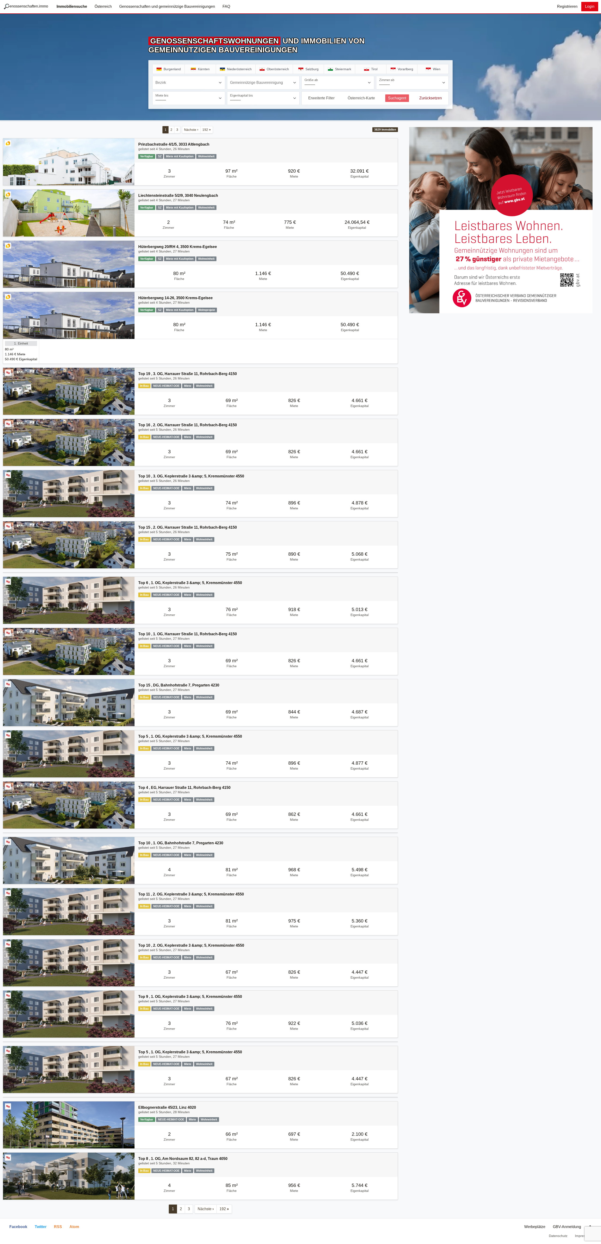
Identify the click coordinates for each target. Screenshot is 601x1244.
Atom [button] (74, 1227)
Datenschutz (558, 1236)
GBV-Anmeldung (567, 1227)
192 (206, 130)
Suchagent (397, 98)
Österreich (103, 6)
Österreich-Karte (361, 98)
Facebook (18, 1227)
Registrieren (567, 6)
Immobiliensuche (72, 6)
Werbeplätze (534, 1227)
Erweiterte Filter (321, 98)
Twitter (40, 1227)
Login (589, 6)
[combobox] (188, 82)
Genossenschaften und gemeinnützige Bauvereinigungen (167, 6)
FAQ (226, 6)
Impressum (583, 1236)
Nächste (191, 130)
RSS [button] (58, 1227)
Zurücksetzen (430, 98)
